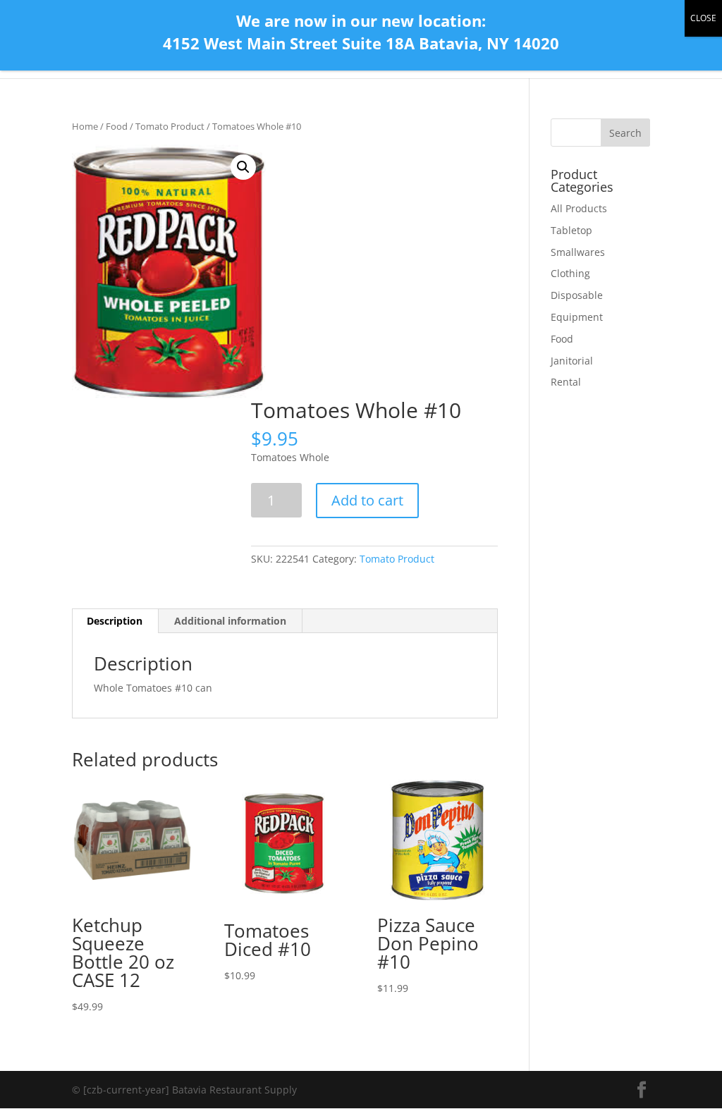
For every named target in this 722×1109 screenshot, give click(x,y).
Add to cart (367, 500)
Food (117, 126)
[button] (243, 167)
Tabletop (571, 230)
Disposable (577, 295)
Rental (566, 381)
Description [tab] (114, 620)
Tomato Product (169, 126)
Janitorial (572, 360)
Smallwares (578, 252)
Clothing (570, 273)
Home (85, 126)
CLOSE (703, 18)
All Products (579, 208)
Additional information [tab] (230, 620)
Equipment (577, 317)
